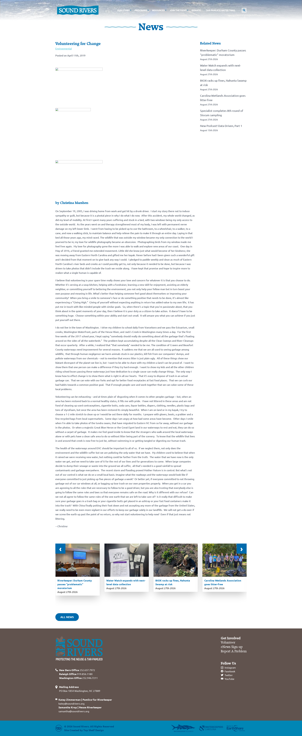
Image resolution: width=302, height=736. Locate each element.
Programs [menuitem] (141, 10)
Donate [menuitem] (196, 10)
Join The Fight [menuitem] (178, 10)
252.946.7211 (78, 677)
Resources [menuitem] (158, 10)
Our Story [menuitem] (123, 10)
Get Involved (230, 638)
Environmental (63, 48)
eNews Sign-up (232, 647)
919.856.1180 (75, 673)
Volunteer (228, 642)
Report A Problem (234, 651)
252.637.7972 (77, 670)
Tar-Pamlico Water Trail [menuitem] (220, 10)
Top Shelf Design (93, 730)
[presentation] (60, 549)
